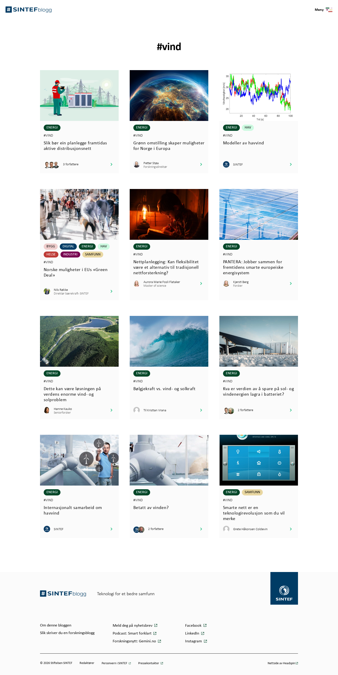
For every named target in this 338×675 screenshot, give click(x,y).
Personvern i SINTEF (115, 663)
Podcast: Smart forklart (132, 633)
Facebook (193, 626)
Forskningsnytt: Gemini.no (135, 641)
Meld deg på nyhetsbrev (133, 626)
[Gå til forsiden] (63, 593)
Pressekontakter (149, 663)
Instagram (194, 641)
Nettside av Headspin (281, 663)
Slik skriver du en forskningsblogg (67, 633)
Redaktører (87, 663)
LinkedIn (192, 633)
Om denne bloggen (55, 625)
